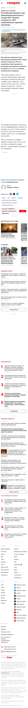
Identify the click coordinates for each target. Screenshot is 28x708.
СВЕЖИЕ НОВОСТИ (7, 419)
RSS (18, 612)
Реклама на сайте (5, 632)
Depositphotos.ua (5, 673)
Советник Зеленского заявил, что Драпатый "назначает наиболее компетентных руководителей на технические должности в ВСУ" (14, 368)
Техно (2, 564)
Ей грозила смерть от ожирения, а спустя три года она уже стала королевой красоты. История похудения (8, 260)
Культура (3, 562)
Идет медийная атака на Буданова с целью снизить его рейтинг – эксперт (13, 474)
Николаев (20, 197)
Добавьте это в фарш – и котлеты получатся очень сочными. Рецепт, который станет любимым (14, 519)
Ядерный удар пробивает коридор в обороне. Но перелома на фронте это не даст (13, 283)
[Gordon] (13, 3)
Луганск (3, 603)
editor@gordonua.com (10, 651)
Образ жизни (4, 567)
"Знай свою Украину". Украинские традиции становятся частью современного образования (14, 291)
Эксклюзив (17, 564)
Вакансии (3, 626)
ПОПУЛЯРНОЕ (6, 362)
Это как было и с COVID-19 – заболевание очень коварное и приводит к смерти (13, 275)
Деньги (3, 554)
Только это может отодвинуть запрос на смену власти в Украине (12, 304)
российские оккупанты (7, 205)
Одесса (3, 590)
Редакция (3, 629)
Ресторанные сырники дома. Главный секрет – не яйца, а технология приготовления (15, 535)
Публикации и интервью (20, 551)
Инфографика (4, 572)
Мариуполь (4, 600)
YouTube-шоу (17, 575)
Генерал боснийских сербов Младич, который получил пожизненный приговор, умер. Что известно (14, 430)
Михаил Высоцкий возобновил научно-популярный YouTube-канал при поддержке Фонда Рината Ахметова (14, 444)
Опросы (16, 572)
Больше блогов (14, 309)
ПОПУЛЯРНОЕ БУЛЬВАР (9, 495)
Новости (3, 545)
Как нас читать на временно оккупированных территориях (5, 639)
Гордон (3, 7)
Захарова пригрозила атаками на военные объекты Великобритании (13, 424)
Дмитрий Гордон (21, 585)
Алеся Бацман (20, 604)
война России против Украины (9, 200)
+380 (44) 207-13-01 (10, 647)
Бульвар (4, 244)
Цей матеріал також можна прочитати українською (14, 30)
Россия (3, 197)
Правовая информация (7, 634)
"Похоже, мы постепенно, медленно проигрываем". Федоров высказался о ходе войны (15, 395)
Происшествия (5, 569)
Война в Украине (10, 7)
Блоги (15, 556)
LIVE (15, 562)
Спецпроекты (17, 577)
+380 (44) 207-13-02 (10, 649)
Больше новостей (14, 492)
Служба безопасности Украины (9, 202)
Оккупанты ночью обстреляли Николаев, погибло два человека (8, 235)
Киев (2, 584)
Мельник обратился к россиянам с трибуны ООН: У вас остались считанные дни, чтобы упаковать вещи (14, 404)
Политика (3, 551)
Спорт (2, 559)
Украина (14, 197)
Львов (2, 587)
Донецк (3, 592)
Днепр (2, 597)
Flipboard (19, 609)
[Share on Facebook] (11, 194)
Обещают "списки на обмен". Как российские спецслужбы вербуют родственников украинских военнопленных (14, 461)
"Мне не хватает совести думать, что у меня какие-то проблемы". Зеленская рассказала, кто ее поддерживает (15, 510)
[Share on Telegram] (17, 194)
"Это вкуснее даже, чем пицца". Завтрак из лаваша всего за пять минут (14, 527)
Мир (2, 556)
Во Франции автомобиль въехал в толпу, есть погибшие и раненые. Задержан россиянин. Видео (13, 468)
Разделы (16, 545)
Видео (15, 569)
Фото (15, 567)
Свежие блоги (6, 271)
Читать (22, 211)
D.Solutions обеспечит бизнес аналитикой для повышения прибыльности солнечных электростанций (13, 437)
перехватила (13, 68)
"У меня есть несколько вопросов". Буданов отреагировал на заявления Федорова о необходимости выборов (15, 386)
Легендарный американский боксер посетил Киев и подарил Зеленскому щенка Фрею (15, 377)
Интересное (4, 575)
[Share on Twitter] (14, 194)
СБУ (8, 197)
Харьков (3, 595)
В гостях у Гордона (19, 554)
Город (2, 581)
